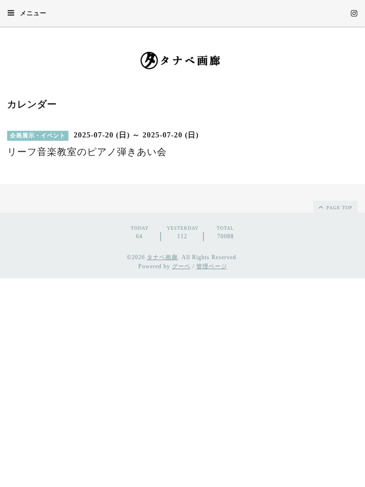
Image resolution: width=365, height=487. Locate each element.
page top (339, 207)
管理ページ (211, 266)
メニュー (32, 13)
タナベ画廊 (162, 257)
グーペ (181, 266)
